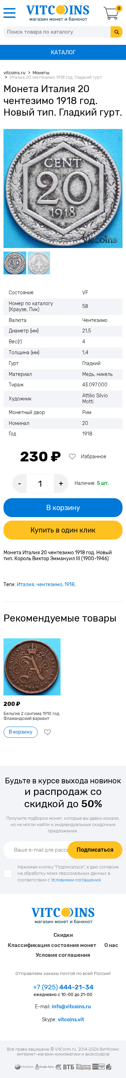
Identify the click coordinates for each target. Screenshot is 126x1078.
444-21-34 (63, 987)
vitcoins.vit (71, 1020)
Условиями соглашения (76, 880)
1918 (69, 585)
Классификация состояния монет (52, 945)
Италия (25, 585)
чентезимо (49, 585)
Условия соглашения (63, 955)
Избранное (93, 457)
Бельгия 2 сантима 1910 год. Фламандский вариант (32, 716)
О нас (111, 945)
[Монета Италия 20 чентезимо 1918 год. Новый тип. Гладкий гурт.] (63, 188)
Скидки (63, 935)
